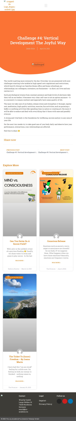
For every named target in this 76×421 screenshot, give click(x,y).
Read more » (19, 260)
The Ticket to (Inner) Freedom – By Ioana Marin (19, 359)
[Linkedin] (70, 401)
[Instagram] (59, 401)
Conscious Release (56, 241)
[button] (46, 5)
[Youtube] (64, 401)
